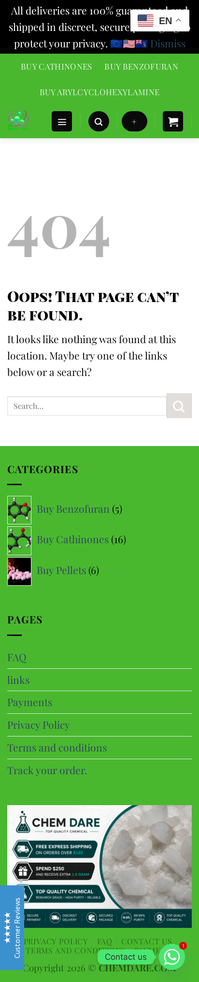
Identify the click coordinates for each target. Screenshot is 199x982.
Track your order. (47, 770)
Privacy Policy (38, 724)
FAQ (17, 657)
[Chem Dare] (25, 121)
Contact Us (146, 941)
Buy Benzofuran (141, 66)
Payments (29, 701)
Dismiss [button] (167, 43)
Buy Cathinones (56, 66)
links (18, 679)
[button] (62, 121)
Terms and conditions (57, 747)
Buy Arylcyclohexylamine (100, 92)
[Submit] (179, 405)
